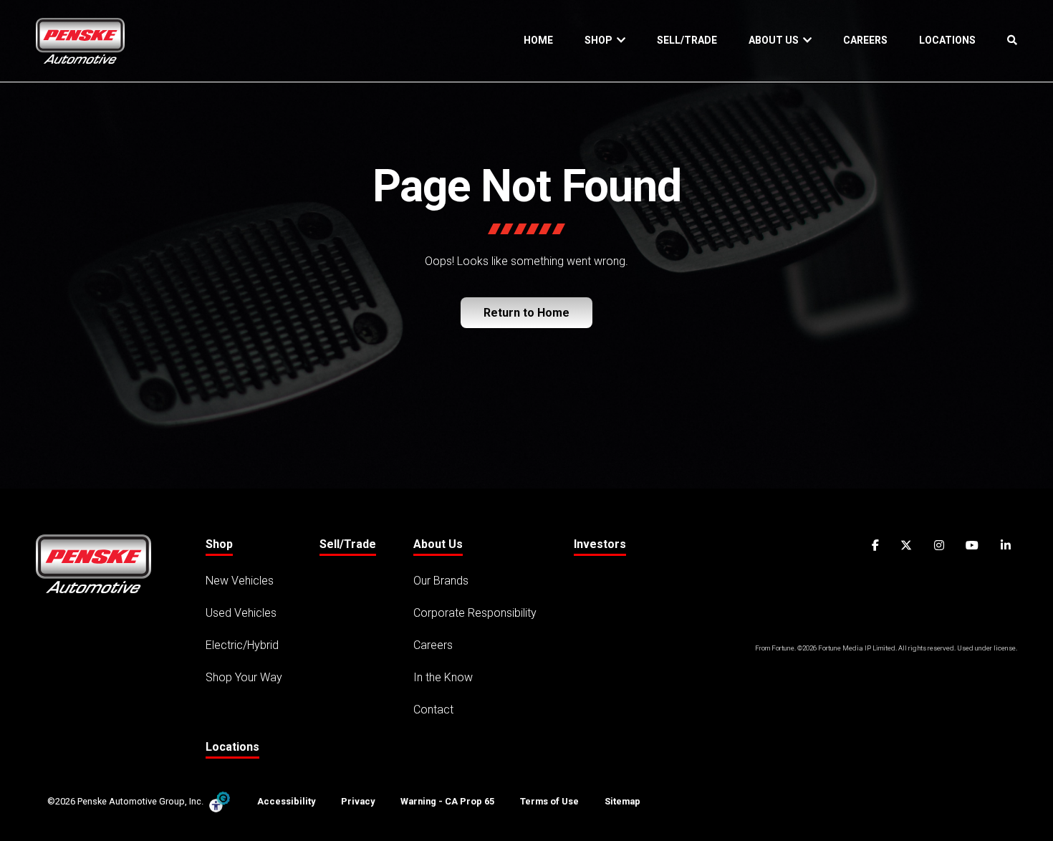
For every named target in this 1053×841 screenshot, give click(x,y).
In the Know (443, 677)
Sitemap (622, 801)
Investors (600, 544)
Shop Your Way (244, 677)
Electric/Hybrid (242, 645)
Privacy (358, 801)
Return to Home (526, 312)
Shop (601, 40)
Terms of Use (549, 801)
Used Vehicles (241, 613)
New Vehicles (240, 580)
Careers (865, 40)
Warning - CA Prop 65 (447, 801)
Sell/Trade (687, 40)
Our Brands (440, 580)
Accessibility (286, 801)
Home (538, 40)
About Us (776, 40)
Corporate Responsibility (475, 613)
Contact (433, 709)
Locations (947, 40)
